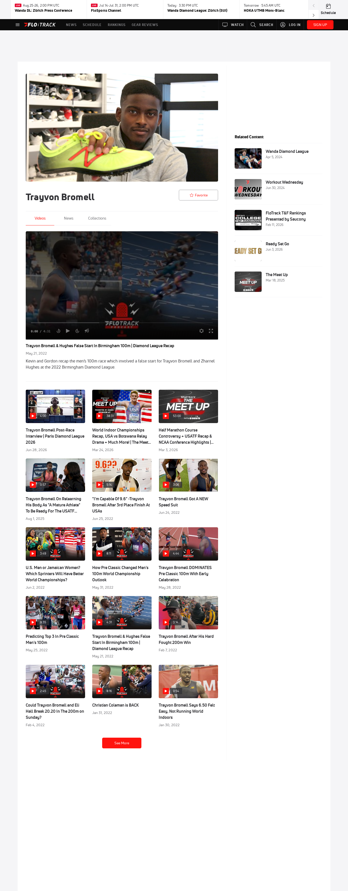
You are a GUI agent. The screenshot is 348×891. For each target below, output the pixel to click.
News (68, 218)
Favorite (201, 195)
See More (121, 743)
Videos (40, 218)
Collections (97, 218)
